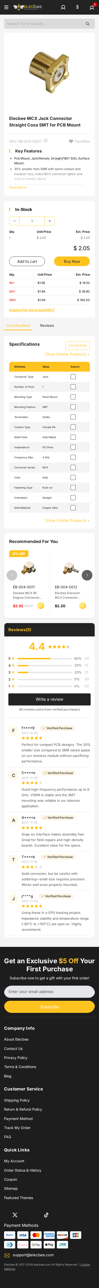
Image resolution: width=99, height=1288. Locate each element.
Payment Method (18, 1118)
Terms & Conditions (20, 1067)
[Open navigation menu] (6, 7)
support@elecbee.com (33, 1254)
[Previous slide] (12, 575)
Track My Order (17, 1127)
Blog (7, 1076)
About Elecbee (16, 1039)
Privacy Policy (15, 1057)
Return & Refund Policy (23, 1109)
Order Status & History (22, 1170)
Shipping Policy (17, 1100)
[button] (63, 7)
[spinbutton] (32, 221)
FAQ (7, 1137)
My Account (14, 1161)
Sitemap (11, 1188)
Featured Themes (18, 1198)
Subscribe (49, 1006)
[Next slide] (87, 575)
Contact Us (13, 1048)
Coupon (10, 1179)
